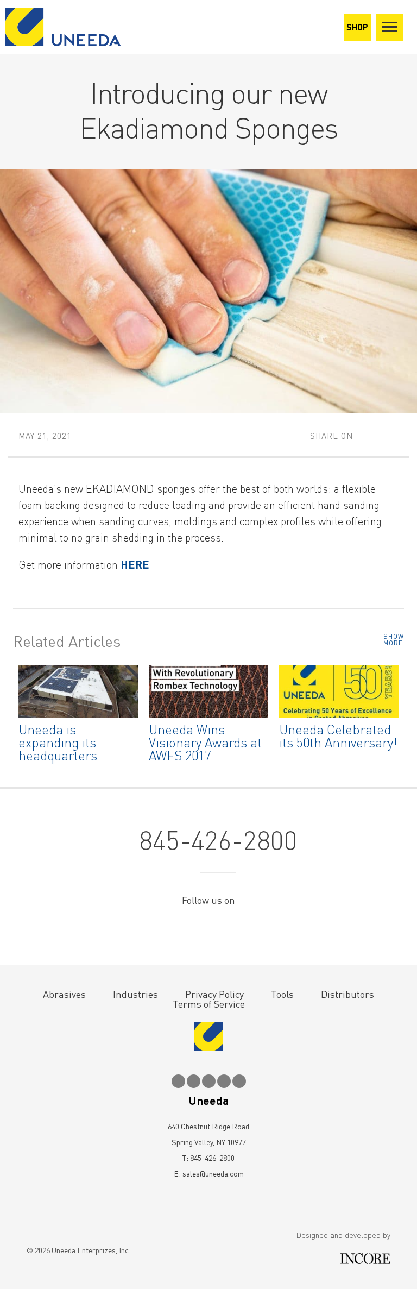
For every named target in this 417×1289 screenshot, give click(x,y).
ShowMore (393, 639)
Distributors (347, 994)
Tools (282, 994)
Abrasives (64, 994)
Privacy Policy (214, 994)
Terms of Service (209, 1003)
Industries (135, 994)
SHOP (357, 27)
